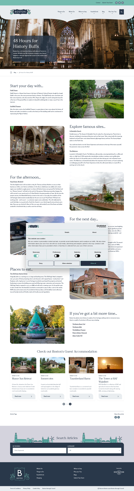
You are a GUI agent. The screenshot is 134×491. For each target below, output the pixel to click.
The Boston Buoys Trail (78, 324)
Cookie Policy (36, 488)
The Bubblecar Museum (79, 330)
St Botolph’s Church (75, 131)
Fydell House (14, 90)
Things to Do (40, 471)
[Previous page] (64, 404)
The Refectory (74, 151)
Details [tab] (67, 232)
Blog (15, 72)
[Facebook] (119, 2)
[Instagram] (116, 2)
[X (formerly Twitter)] (122, 2)
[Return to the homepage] (20, 11)
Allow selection (67, 263)
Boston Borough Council (48, 488)
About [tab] (94, 232)
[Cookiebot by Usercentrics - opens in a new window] (98, 226)
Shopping (39, 478)
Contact (98, 2)
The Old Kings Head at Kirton (18, 273)
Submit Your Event (107, 2)
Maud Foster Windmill (16, 181)
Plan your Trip (77, 471)
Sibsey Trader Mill (77, 335)
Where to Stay (78, 468)
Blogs (75, 475)
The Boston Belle (77, 327)
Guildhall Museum (15, 106)
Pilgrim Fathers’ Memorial (79, 333)
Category (71, 446)
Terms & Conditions (15, 488)
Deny (40, 263)
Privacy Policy (26, 488)
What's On (39, 468)
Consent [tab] (39, 232)
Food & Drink (40, 475)
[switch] (56, 255)
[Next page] (70, 404)
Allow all (93, 263)
